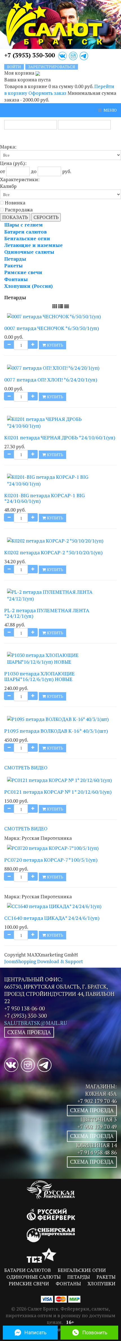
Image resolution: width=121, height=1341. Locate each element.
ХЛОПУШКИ (101, 1283)
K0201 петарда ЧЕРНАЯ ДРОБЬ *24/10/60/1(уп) (59, 437)
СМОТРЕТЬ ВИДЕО (26, 767)
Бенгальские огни (27, 238)
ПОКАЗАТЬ (15, 217)
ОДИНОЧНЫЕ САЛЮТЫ (33, 1277)
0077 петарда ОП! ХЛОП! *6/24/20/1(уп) (50, 379)
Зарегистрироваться (51, 66)
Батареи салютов (25, 231)
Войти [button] (14, 66)
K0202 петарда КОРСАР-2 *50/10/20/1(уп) (53, 552)
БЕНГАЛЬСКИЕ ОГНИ (82, 1270)
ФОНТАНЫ (68, 1283)
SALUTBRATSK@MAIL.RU (35, 1023)
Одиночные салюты (29, 252)
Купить (54, 345)
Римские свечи (23, 272)
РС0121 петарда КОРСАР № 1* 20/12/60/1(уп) (58, 791)
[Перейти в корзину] (37, 73)
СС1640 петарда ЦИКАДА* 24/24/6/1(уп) (52, 918)
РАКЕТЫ (106, 1277)
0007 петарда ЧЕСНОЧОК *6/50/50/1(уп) (51, 328)
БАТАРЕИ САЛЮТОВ (27, 1270)
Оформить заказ (47, 93)
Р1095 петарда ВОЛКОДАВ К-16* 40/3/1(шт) (56, 730)
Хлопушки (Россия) (28, 286)
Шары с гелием (23, 224)
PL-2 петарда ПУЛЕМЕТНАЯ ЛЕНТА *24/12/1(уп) (46, 613)
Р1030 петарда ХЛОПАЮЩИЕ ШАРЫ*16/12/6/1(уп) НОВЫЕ (39, 676)
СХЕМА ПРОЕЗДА (29, 1032)
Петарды (15, 259)
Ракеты (13, 265)
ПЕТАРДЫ (78, 1277)
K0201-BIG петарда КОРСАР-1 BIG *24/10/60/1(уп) (44, 498)
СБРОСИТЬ (46, 217)
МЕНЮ (110, 110)
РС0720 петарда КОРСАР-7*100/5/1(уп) (51, 859)
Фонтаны (16, 279)
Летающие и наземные (33, 245)
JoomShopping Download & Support (43, 961)
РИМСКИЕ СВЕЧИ (29, 1283)
